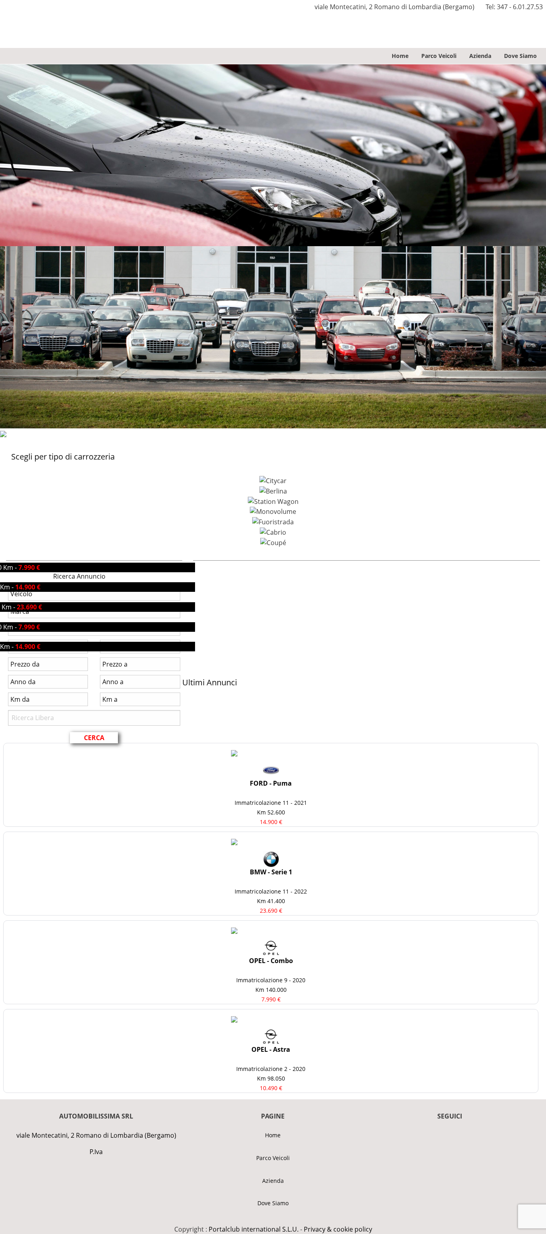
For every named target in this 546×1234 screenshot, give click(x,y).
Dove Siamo (520, 56)
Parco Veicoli (438, 56)
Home (400, 56)
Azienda (480, 56)
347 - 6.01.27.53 (520, 6)
